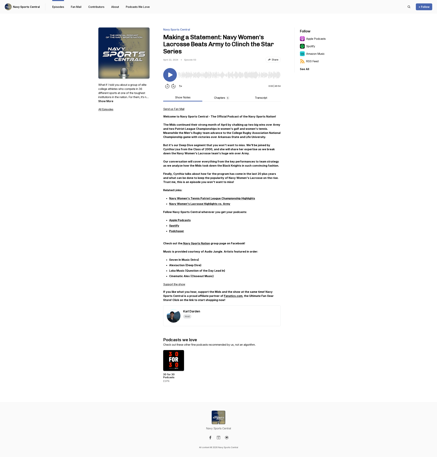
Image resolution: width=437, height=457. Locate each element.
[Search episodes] (409, 7)
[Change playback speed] (180, 86)
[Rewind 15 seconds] (167, 86)
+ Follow (424, 7)
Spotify (310, 46)
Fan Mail (76, 7)
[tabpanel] (222, 206)
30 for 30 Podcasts (169, 376)
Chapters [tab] (221, 97)
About (115, 7)
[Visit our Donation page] (226, 437)
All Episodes (105, 109)
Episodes (58, 7)
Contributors (96, 7)
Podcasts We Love (138, 7)
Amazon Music (315, 53)
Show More (105, 101)
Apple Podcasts (316, 38)
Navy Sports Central (26, 7)
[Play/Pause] (170, 75)
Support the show (174, 284)
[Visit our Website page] (218, 437)
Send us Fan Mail (173, 109)
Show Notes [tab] (183, 97)
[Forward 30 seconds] (173, 86)
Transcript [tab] (261, 97)
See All (304, 69)
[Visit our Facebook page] (210, 437)
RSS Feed (312, 61)
